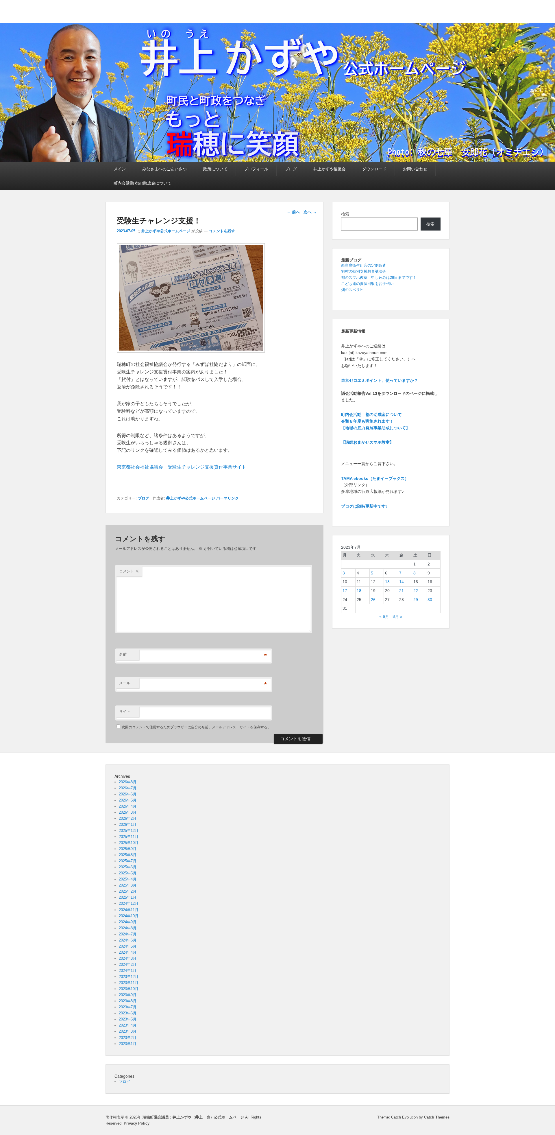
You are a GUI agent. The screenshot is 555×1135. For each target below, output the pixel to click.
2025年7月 (127, 861)
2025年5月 (127, 873)
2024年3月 (127, 958)
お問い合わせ (415, 169)
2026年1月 (127, 824)
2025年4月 (127, 879)
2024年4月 (127, 952)
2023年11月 (128, 983)
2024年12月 (128, 903)
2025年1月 (127, 897)
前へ (293, 212)
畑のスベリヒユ (354, 290)
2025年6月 (127, 867)
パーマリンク (227, 498)
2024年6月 (127, 940)
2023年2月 (127, 1037)
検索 (345, 214)
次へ (310, 212)
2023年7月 (127, 1007)
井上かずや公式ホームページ (165, 231)
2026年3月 (127, 812)
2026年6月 (127, 794)
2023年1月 (127, 1044)
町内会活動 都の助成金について (142, 183)
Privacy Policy (136, 1123)
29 (415, 599)
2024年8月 (127, 928)
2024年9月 (127, 922)
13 (387, 581)
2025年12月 (128, 830)
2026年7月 (127, 788)
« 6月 (384, 616)
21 (401, 590)
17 (345, 590)
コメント (129, 571)
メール (124, 683)
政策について (215, 169)
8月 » (397, 616)
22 (415, 590)
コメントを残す (222, 231)
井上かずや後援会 (329, 169)
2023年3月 (127, 1031)
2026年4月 (127, 806)
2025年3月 (127, 885)
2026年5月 (127, 800)
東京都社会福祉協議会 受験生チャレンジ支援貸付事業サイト (181, 467)
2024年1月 (127, 970)
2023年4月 (127, 1025)
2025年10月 (128, 843)
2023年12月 (128, 976)
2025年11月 (128, 836)
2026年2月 (127, 818)
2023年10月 (128, 989)
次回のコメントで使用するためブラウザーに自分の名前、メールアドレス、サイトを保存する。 (196, 727)
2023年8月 (127, 1001)
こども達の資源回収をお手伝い (367, 283)
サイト (124, 711)
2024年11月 (128, 910)
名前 (123, 654)
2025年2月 (127, 891)
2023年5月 (127, 1019)
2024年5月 (127, 946)
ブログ (291, 169)
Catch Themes (436, 1117)
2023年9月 (127, 995)
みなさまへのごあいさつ (164, 169)
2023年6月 (127, 1013)
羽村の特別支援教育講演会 (363, 271)
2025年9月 (127, 849)
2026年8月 (127, 782)
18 (359, 590)
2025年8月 (127, 855)
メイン (120, 169)
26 (373, 599)
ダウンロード (374, 169)
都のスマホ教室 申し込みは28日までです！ (379, 277)
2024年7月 (127, 934)
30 (430, 599)
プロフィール (256, 169)
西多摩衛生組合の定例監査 (363, 265)
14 (401, 581)
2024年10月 (128, 916)
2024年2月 (127, 964)
